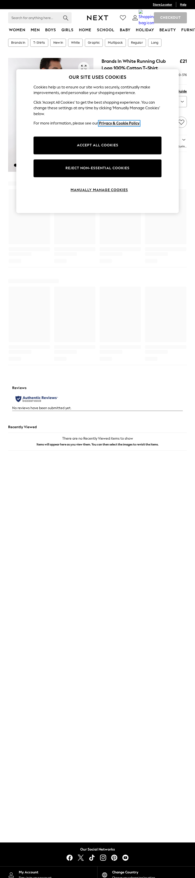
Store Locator (162, 4)
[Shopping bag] (147, 17)
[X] (80, 857)
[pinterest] (114, 857)
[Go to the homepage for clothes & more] (97, 17)
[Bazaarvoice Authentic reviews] (37, 399)
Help (183, 4)
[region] (97, 141)
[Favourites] (122, 17)
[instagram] (103, 857)
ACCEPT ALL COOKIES (97, 145)
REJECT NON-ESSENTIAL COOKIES (97, 168)
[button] (15, 165)
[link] (135, 17)
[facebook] (69, 857)
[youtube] (125, 857)
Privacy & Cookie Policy (119, 123)
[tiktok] (92, 857)
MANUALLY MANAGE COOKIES (99, 190)
